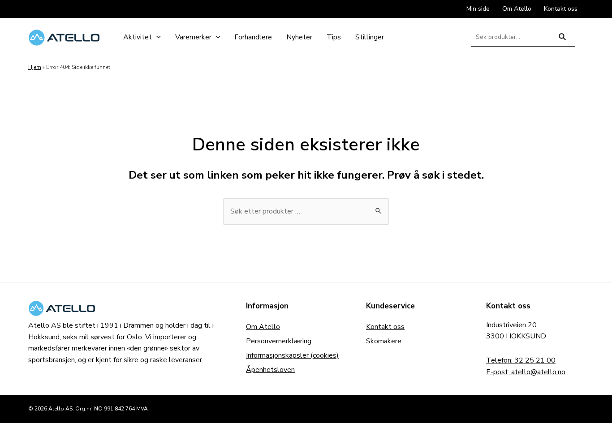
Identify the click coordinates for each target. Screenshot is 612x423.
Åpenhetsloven (270, 370)
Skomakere (383, 341)
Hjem (34, 67)
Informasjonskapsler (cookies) (292, 355)
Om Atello (263, 327)
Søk (562, 40)
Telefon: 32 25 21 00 (521, 360)
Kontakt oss (385, 327)
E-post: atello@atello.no (525, 372)
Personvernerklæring (278, 341)
